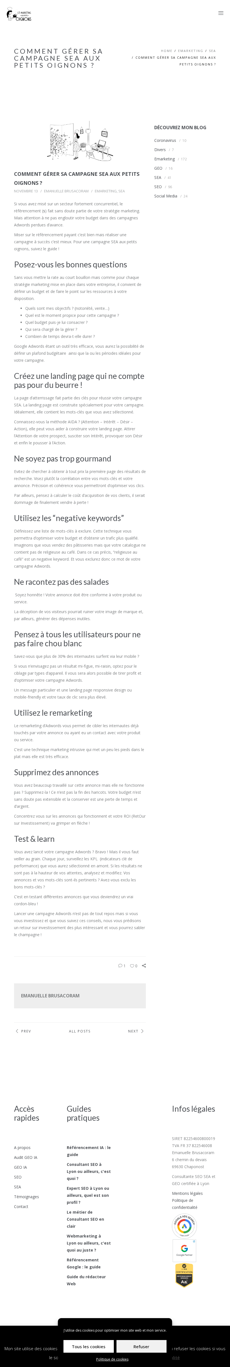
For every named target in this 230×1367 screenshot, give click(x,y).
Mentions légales (187, 1193)
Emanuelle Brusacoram (66, 191)
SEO (158, 186)
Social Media (165, 196)
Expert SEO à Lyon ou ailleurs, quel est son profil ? (88, 1195)
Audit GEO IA (25, 1157)
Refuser (141, 1346)
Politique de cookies (112, 1359)
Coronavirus (165, 140)
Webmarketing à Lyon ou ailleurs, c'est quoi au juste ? (89, 1243)
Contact (21, 1206)
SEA (212, 51)
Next (133, 1031)
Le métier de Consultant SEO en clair (85, 1219)
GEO (158, 168)
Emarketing (190, 51)
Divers (160, 149)
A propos (22, 1147)
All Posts (80, 1031)
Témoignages (26, 1196)
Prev (26, 1031)
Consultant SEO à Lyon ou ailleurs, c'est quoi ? (89, 1171)
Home (167, 51)
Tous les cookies (88, 1346)
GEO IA (20, 1167)
